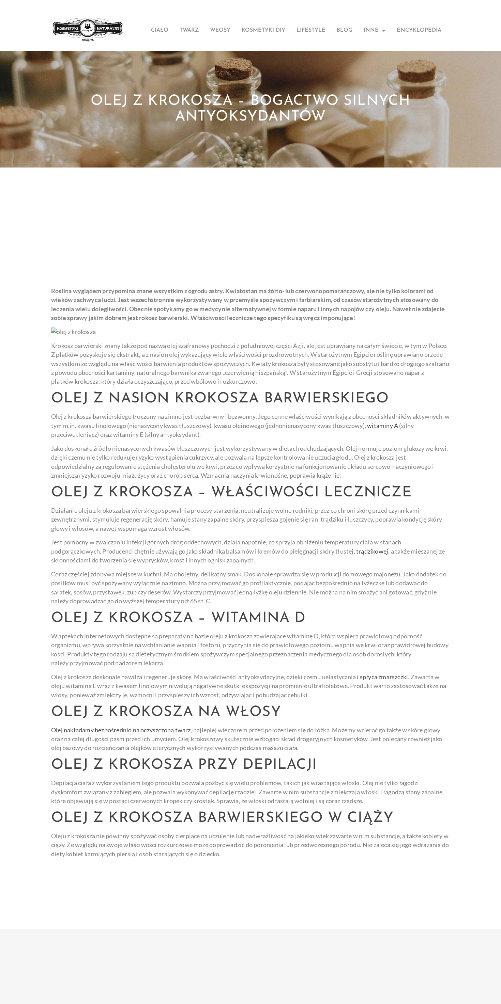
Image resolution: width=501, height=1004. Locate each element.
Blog (344, 30)
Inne (371, 30)
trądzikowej (372, 551)
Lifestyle (311, 30)
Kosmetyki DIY (263, 30)
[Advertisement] (250, 218)
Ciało (159, 30)
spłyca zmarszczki (384, 677)
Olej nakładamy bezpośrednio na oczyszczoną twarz (121, 730)
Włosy (220, 30)
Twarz (189, 30)
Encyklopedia (419, 30)
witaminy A (382, 425)
